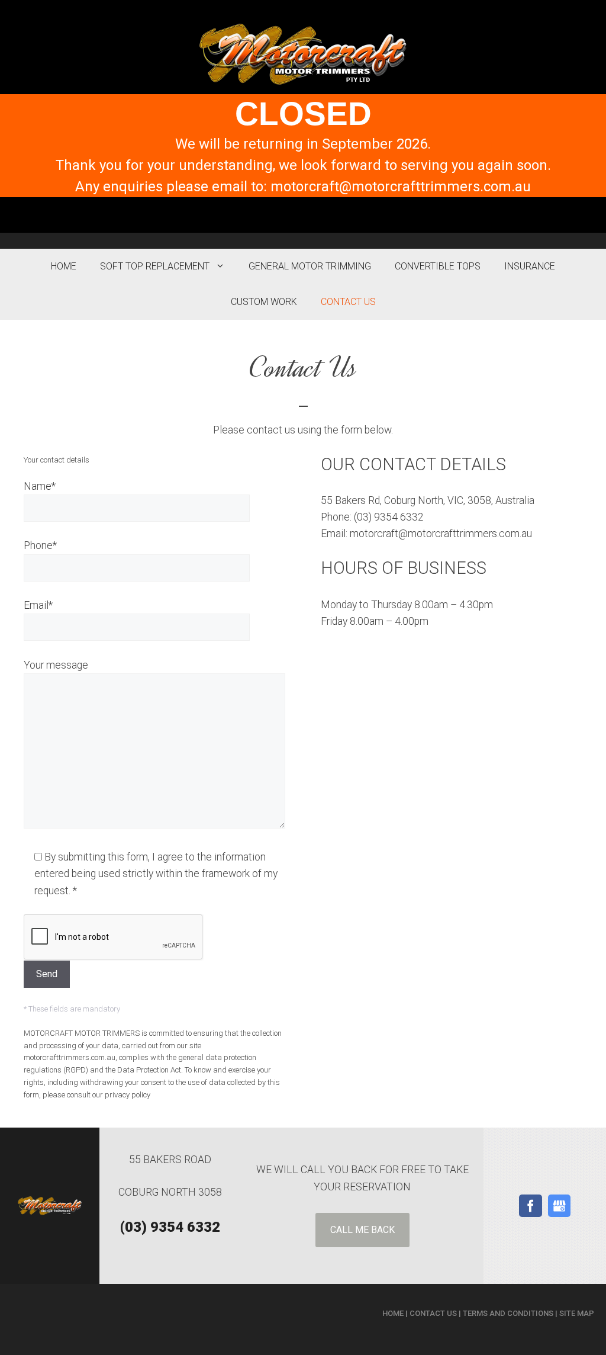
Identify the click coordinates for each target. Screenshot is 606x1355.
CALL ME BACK (362, 1229)
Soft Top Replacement (154, 266)
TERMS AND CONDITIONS (508, 1313)
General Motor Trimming (310, 266)
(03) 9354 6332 (170, 1227)
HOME (393, 1313)
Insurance (529, 266)
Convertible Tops (438, 266)
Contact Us (348, 301)
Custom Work (264, 301)
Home (63, 266)
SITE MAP (576, 1313)
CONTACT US (433, 1313)
